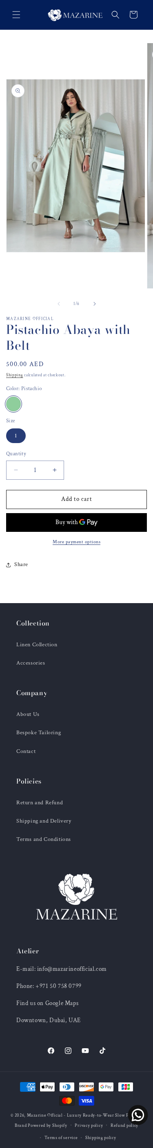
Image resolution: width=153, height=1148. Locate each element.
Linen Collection (37, 644)
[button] (16, 15)
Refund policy (124, 1125)
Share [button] (21, 564)
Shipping (14, 375)
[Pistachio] (13, 404)
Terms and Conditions (43, 839)
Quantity (16, 453)
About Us (28, 714)
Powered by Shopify (47, 1125)
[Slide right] (95, 304)
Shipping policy (100, 1138)
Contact (25, 751)
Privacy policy (89, 1125)
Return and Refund (39, 802)
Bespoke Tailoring (38, 732)
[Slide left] (59, 304)
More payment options (76, 542)
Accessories (30, 663)
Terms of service (61, 1138)
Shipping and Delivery (43, 821)
